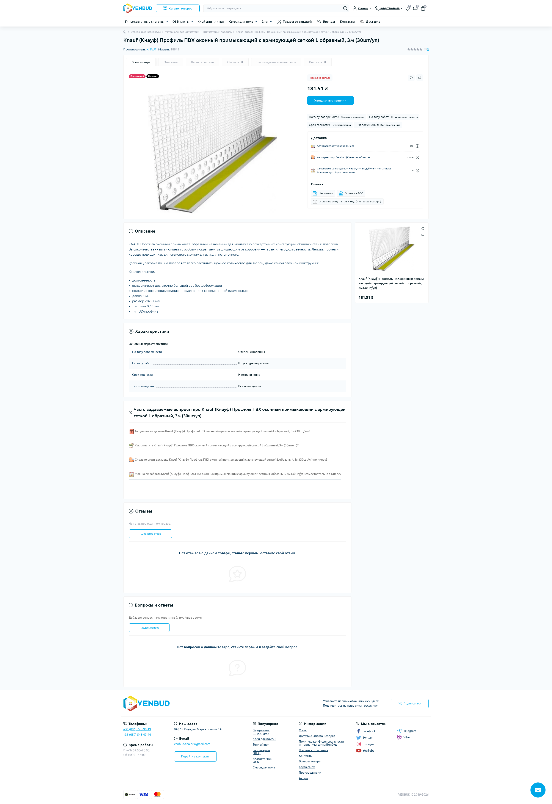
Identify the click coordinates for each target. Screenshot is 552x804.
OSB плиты (180, 21)
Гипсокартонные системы (144, 21)
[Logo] (137, 8)
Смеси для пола (241, 21)
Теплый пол (261, 744)
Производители (310, 772)
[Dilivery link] (417, 146)
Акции (303, 778)
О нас (303, 730)
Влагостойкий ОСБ (262, 760)
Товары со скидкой (297, 21)
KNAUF (152, 49)
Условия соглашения (313, 750)
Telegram (409, 730)
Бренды (329, 21)
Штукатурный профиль (217, 31)
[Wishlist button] (411, 78)
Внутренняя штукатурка (261, 732)
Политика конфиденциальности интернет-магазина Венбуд (321, 743)
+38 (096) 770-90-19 (137, 729)
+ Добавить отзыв (150, 533)
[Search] (345, 8)
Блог (265, 21)
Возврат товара (309, 761)
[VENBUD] (198, 703)
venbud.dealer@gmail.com (192, 744)
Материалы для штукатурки (182, 31)
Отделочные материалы (146, 31)
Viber (407, 737)
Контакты (347, 21)
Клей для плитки (211, 21)
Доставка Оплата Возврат (317, 736)
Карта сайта (307, 767)
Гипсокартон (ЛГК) (261, 751)
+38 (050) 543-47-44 (137, 734)
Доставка (373, 21)
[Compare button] (419, 77)
